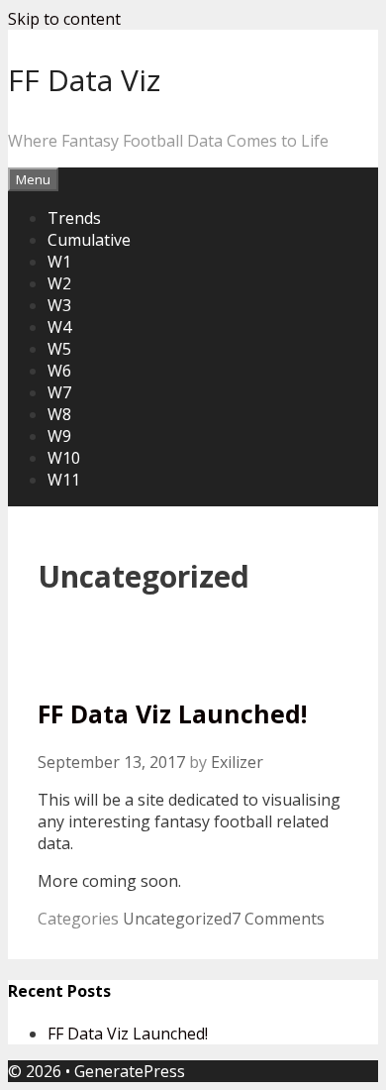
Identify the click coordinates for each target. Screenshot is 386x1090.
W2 (59, 283)
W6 (59, 371)
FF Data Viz (84, 79)
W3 (59, 305)
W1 (59, 261)
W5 (59, 349)
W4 (59, 327)
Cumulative (89, 240)
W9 (59, 436)
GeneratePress (129, 1071)
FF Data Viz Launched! (172, 713)
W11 (64, 479)
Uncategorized (177, 918)
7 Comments (278, 918)
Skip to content (64, 19)
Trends (74, 218)
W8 (59, 414)
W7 (59, 392)
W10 (64, 458)
